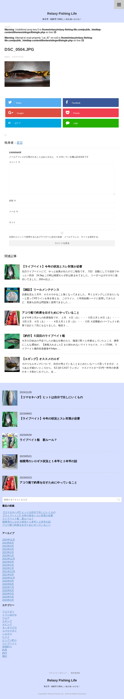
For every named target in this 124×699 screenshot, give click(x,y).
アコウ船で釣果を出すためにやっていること (50, 312)
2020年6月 (8, 590)
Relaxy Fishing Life (62, 13)
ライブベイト (9, 643)
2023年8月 (8, 543)
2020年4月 (8, 597)
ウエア (6, 618)
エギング (7, 621)
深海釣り (7, 646)
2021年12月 (8, 571)
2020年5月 (8, 593)
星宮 (20, 142)
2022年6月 (8, 562)
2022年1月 (8, 568)
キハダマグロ (9, 627)
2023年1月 (8, 555)
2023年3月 (8, 549)
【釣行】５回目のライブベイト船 (43, 335)
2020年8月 (8, 584)
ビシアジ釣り (9, 640)
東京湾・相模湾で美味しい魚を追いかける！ (62, 686)
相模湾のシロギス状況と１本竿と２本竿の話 (48, 461)
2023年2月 (8, 552)
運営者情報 (75, 673)
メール (13, 211)
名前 (12, 200)
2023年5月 (8, 546)
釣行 (4, 653)
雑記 (4, 656)
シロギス (7, 634)
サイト (12, 222)
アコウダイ (8, 611)
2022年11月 (8, 558)
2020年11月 (8, 577)
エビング (7, 624)
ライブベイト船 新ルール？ (38, 439)
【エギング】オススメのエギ (40, 358)
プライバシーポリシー (58, 673)
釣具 (4, 649)
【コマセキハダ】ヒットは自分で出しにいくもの (51, 397)
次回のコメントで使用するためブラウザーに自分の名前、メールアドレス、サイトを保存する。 (54, 237)
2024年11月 (8, 539)
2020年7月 (8, 587)
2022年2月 (8, 565)
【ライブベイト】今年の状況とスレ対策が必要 (52, 266)
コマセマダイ (9, 630)
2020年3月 (8, 600)
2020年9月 (8, 581)
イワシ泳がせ (9, 615)
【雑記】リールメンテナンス (40, 289)
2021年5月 (8, 574)
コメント (14, 162)
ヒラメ (6, 637)
